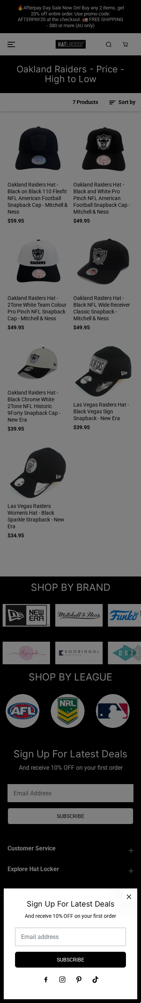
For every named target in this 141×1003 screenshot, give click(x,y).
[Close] (129, 896)
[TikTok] (95, 979)
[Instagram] (62, 979)
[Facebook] (46, 979)
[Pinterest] (79, 979)
